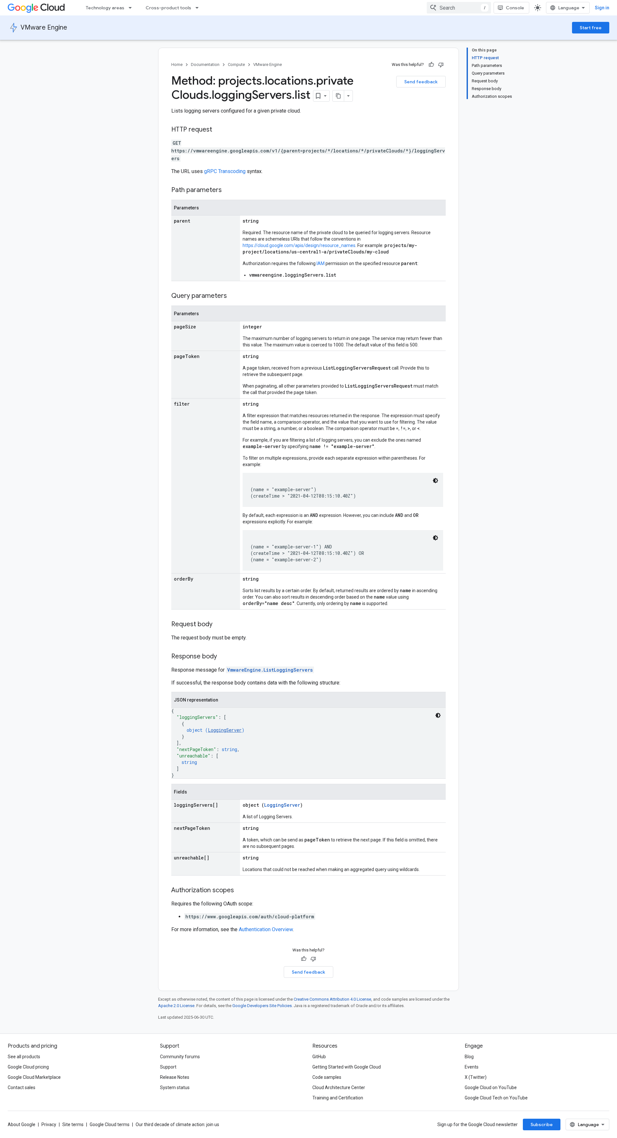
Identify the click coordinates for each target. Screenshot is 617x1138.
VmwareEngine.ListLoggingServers (270, 670)
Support (168, 1066)
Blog (469, 1056)
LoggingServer (225, 730)
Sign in (602, 7)
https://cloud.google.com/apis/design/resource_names (299, 245)
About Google (21, 1124)
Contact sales (21, 1087)
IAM (321, 263)
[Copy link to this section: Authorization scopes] (240, 891)
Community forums (180, 1056)
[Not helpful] (441, 64)
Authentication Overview (266, 929)
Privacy (48, 1124)
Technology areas (105, 8)
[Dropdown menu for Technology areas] (132, 7)
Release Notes (174, 1077)
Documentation (205, 64)
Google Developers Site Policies (262, 1005)
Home (177, 64)
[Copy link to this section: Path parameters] (228, 190)
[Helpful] (431, 64)
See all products (24, 1056)
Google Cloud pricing (28, 1066)
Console (515, 8)
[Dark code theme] (435, 480)
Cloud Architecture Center (338, 1087)
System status (175, 1087)
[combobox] (459, 8)
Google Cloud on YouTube (491, 1087)
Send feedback (421, 82)
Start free (591, 28)
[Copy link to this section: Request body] (218, 625)
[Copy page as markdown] (338, 95)
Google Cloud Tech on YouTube (496, 1097)
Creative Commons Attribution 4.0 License (332, 999)
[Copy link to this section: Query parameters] (233, 296)
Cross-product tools (168, 8)
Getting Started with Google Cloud (346, 1066)
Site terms (73, 1124)
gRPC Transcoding (225, 171)
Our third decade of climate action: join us (177, 1124)
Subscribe (542, 1124)
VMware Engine (44, 27)
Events (471, 1066)
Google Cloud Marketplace (34, 1077)
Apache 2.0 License (176, 1005)
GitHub (319, 1056)
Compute (236, 64)
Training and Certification (337, 1097)
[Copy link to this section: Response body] (223, 657)
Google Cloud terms (110, 1124)
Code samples (326, 1077)
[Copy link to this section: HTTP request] (218, 130)
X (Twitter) (476, 1077)
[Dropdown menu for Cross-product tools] (199, 7)
